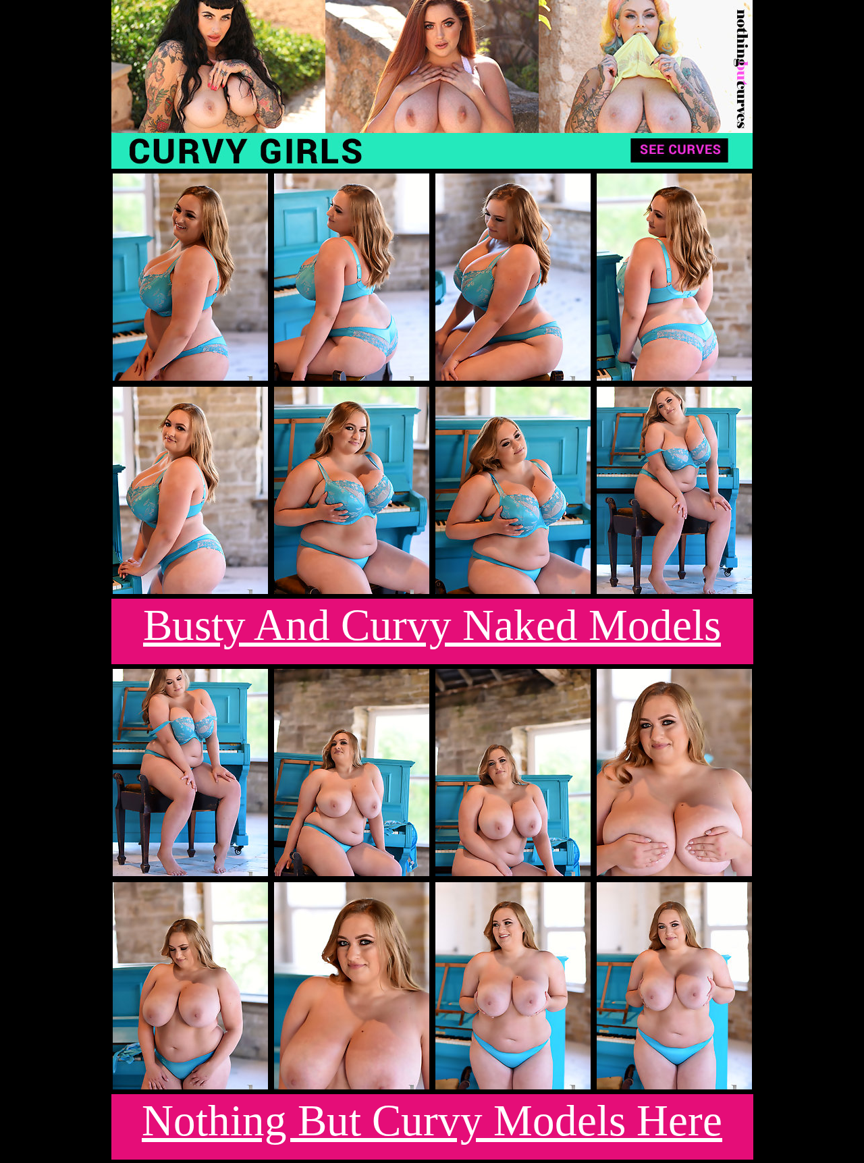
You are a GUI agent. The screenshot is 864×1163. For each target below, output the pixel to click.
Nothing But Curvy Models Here (432, 1120)
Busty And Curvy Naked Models (432, 625)
